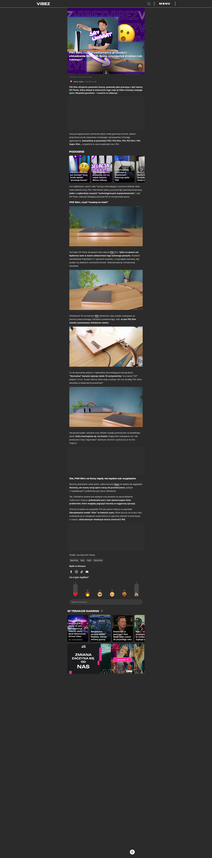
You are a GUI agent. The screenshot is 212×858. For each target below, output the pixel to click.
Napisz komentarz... (80, 602)
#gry (82, 560)
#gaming (74, 560)
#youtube (98, 560)
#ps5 (89, 560)
